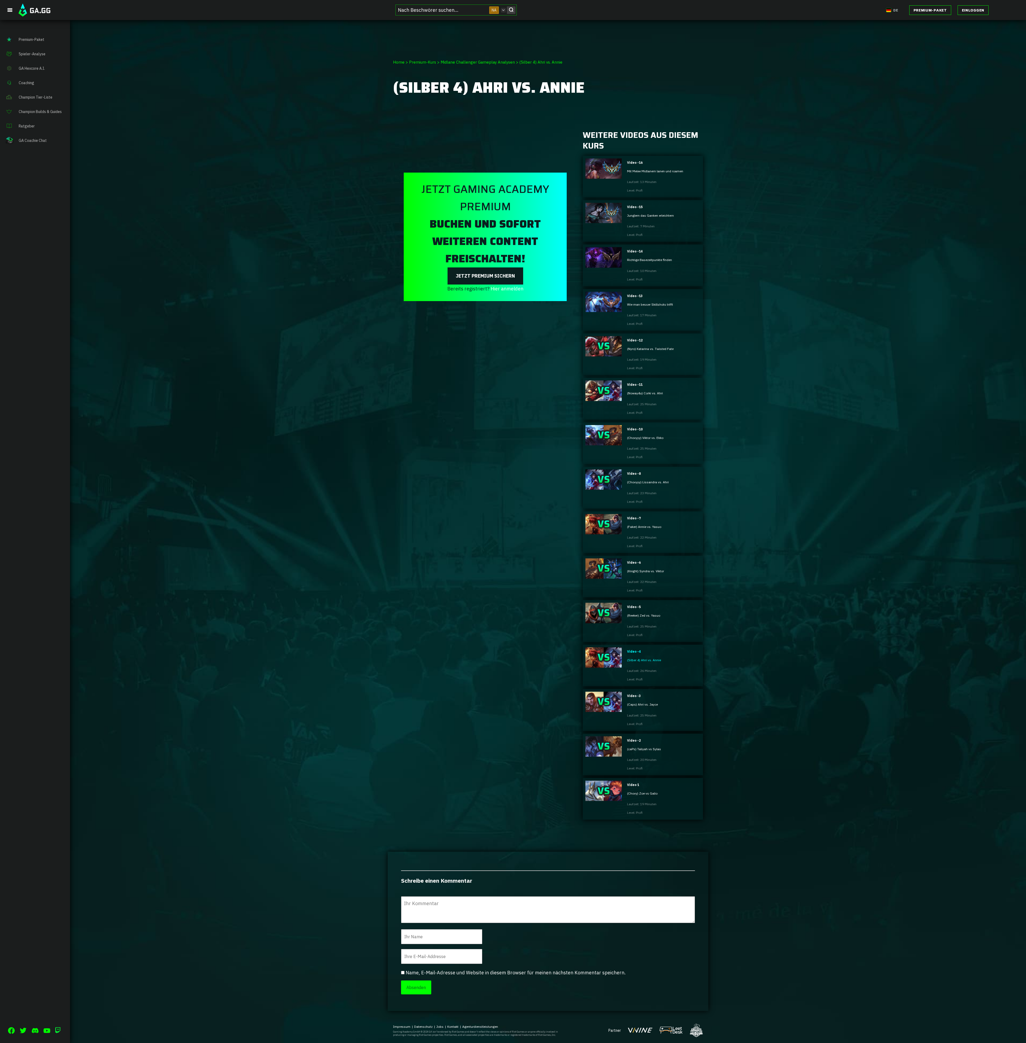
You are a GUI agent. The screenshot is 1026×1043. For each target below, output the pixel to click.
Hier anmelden (507, 289)
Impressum (401, 1027)
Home (399, 62)
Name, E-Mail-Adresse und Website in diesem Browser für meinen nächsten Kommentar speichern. (516, 973)
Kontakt (452, 1027)
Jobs (440, 1027)
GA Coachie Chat (33, 140)
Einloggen (973, 10)
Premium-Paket (930, 10)
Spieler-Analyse (32, 54)
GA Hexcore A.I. (32, 68)
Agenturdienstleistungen (480, 1027)
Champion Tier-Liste (35, 97)
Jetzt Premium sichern (485, 276)
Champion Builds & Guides (40, 111)
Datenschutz (423, 1027)
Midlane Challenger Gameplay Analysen (478, 62)
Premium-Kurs (422, 62)
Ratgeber (27, 126)
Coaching (26, 82)
